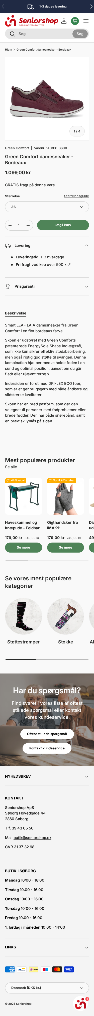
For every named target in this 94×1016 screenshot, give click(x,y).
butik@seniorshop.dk (32, 837)
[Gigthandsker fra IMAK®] (65, 496)
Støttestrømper (23, 641)
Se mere (23, 547)
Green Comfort (17, 148)
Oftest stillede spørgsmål (47, 734)
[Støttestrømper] (23, 616)
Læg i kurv (63, 225)
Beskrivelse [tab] (15, 313)
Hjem (8, 49)
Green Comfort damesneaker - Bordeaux (44, 49)
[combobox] (47, 34)
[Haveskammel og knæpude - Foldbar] (23, 496)
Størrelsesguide (76, 196)
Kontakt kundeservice (47, 748)
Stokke (65, 641)
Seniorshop (24, 1003)
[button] (74, 21)
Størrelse (12, 196)
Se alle (11, 466)
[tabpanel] (47, 373)
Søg (80, 34)
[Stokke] (65, 616)
